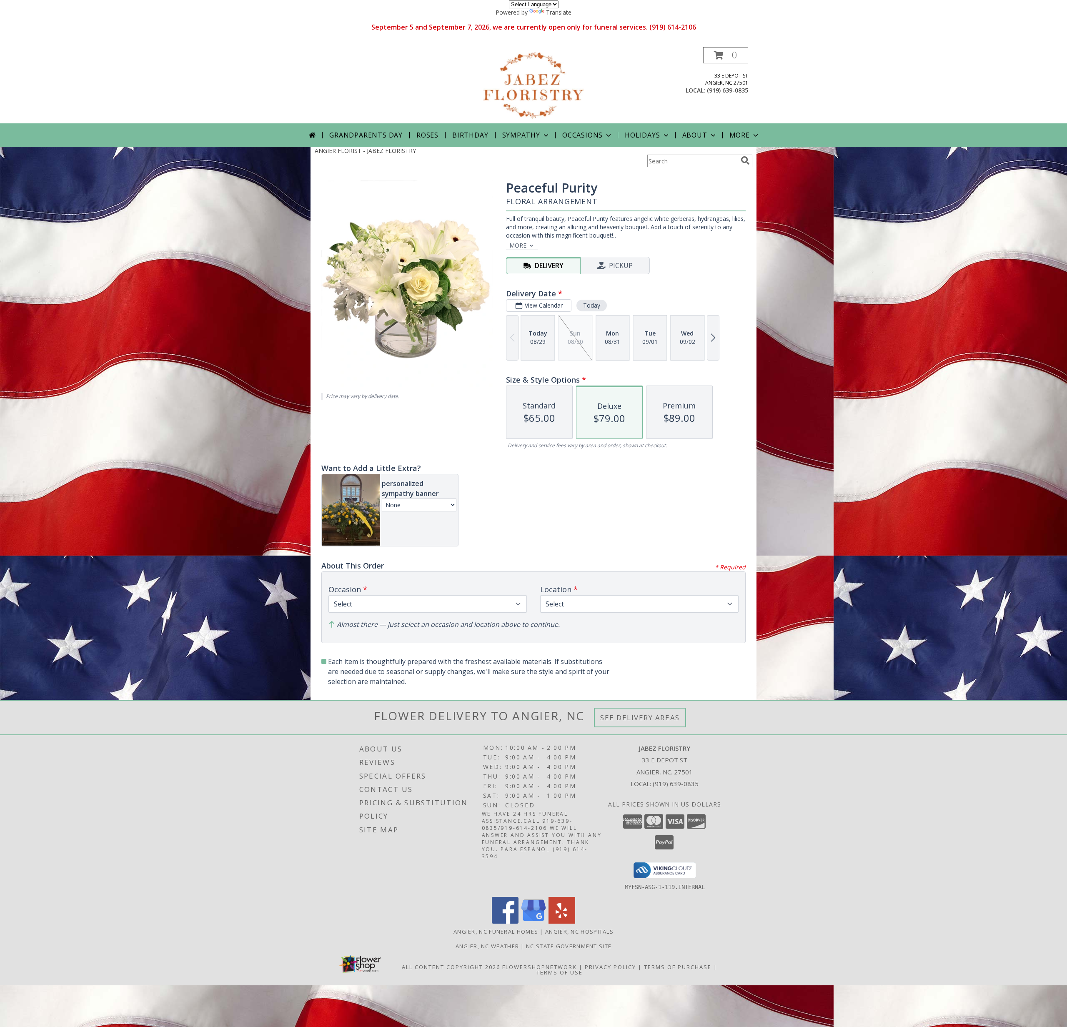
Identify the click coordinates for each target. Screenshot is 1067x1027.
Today (591, 305)
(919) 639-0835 (727, 90)
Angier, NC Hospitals (579, 931)
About (694, 135)
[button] (725, 55)
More (739, 135)
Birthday (470, 135)
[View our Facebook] (505, 921)
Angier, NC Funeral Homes (495, 931)
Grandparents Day (366, 135)
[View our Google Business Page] (533, 921)
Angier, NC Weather (487, 946)
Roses (427, 135)
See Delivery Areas (640, 717)
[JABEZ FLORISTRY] (533, 85)
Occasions (582, 135)
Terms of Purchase (677, 967)
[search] (745, 160)
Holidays (642, 135)
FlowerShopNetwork (539, 967)
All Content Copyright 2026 (451, 967)
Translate (558, 12)
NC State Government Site (568, 946)
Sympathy (521, 135)
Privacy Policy (610, 967)
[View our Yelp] (562, 921)
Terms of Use (559, 972)
